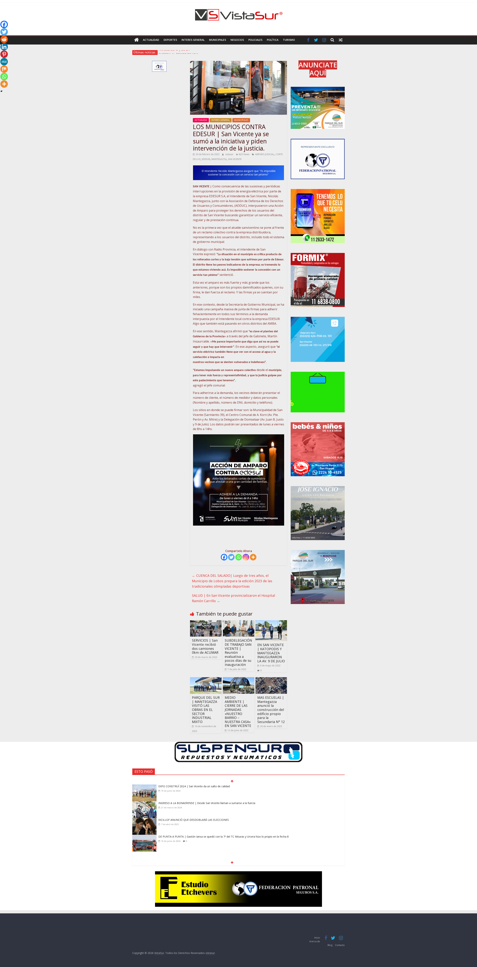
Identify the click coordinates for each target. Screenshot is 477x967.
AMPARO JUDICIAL (264, 154)
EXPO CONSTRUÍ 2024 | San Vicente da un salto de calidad (194, 836)
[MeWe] (4, 61)
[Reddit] (4, 39)
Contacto (340, 945)
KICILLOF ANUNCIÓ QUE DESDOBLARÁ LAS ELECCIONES (193, 803)
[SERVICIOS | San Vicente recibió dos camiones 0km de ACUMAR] (206, 622)
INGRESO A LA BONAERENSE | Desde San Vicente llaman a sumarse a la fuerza (206, 786)
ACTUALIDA (201, 120)
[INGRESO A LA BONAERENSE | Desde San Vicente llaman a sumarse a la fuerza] (144, 787)
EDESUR (206, 159)
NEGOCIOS (237, 40)
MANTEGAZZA (219, 159)
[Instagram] (246, 557)
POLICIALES (255, 40)
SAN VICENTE (234, 159)
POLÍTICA (272, 40)
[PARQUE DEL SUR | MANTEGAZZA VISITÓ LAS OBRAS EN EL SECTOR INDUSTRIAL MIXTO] (206, 679)
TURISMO (289, 40)
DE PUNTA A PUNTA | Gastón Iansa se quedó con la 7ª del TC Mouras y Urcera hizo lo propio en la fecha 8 (223, 820)
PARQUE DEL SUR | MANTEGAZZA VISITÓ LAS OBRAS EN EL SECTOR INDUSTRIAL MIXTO (206, 709)
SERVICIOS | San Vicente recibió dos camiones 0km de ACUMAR (205, 646)
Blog (330, 945)
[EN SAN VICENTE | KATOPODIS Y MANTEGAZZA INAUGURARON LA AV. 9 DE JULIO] (271, 622)
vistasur (229, 154)
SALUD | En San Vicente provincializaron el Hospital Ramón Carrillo (233, 598)
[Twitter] (231, 557)
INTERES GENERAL (193, 40)
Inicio (317, 937)
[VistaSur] (136, 40)
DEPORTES (170, 40)
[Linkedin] (4, 46)
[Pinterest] (4, 54)
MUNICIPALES (217, 40)
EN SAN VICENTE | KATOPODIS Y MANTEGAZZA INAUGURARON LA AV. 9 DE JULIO (271, 653)
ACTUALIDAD (151, 40)
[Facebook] (224, 557)
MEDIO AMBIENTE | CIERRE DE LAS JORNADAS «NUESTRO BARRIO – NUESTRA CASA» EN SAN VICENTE (238, 711)
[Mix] (4, 69)
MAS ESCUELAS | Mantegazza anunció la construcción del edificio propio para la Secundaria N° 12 (271, 709)
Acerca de (314, 941)
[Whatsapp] (238, 557)
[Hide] (1, 91)
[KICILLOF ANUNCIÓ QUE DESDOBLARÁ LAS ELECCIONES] (144, 803)
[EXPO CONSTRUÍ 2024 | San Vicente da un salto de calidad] (144, 837)
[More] (253, 557)
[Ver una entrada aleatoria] (341, 40)
